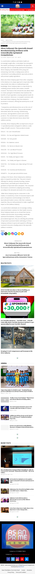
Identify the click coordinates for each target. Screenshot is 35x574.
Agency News (4, 45)
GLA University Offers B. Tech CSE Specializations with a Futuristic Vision (17, 256)
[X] (5, 233)
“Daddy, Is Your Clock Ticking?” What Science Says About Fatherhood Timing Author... (22, 398)
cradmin (4, 57)
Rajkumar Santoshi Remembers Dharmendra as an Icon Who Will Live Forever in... (20, 499)
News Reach (21, 566)
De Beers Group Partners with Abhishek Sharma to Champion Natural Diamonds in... (22, 426)
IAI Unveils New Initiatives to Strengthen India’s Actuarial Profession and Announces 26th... (22, 480)
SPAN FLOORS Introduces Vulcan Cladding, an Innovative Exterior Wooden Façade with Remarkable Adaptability (15, 291)
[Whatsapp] (9, 233)
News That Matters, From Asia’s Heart (11, 570)
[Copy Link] (19, 233)
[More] (22, 233)
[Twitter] (13, 559)
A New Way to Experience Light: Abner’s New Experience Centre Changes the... (21, 508)
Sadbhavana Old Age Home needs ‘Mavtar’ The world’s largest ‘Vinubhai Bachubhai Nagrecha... (21, 417)
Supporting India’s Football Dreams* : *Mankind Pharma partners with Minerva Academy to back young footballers (17, 390)
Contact (23, 570)
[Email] (27, 559)
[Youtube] (22, 559)
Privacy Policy (11, 572)
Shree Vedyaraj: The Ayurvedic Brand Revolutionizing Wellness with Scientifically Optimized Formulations (17, 245)
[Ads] (17, 358)
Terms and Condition (21, 572)
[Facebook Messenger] (15, 233)
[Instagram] (12, 233)
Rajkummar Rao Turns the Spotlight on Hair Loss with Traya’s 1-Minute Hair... (22, 489)
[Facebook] (2, 233)
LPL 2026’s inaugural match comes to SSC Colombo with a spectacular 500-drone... (21, 407)
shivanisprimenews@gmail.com (20, 554)
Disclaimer (29, 570)
